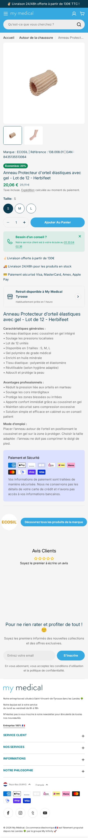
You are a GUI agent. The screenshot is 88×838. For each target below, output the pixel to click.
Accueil (8, 38)
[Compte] (74, 13)
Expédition (28, 190)
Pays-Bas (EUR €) (18, 784)
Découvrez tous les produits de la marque (54, 522)
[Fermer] (80, 236)
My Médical (18, 827)
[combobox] (44, 24)
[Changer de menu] (5, 13)
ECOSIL (22, 152)
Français (40, 785)
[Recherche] (79, 24)
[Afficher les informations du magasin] (78, 296)
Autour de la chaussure (36, 38)
